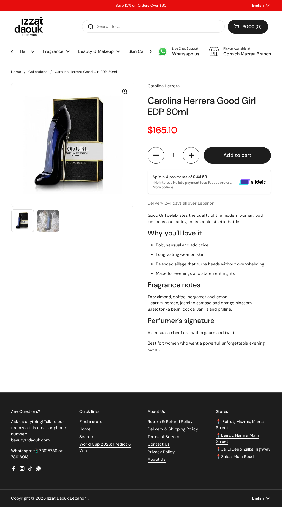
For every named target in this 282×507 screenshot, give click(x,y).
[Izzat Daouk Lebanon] (30, 27)
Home (16, 71)
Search (86, 437)
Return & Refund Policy (170, 421)
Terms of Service (164, 437)
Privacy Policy (161, 452)
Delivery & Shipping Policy (173, 429)
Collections (37, 71)
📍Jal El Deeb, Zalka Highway (243, 449)
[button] (248, 27)
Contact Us (159, 444)
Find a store (90, 421)
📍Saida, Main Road (235, 456)
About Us (157, 459)
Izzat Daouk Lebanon (67, 498)
